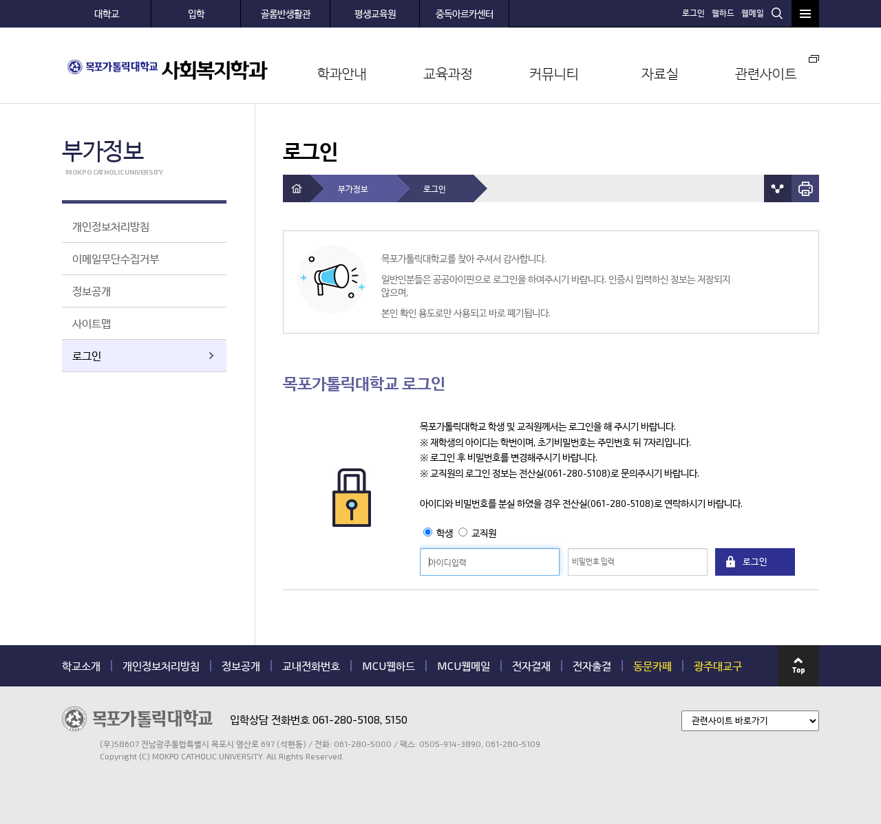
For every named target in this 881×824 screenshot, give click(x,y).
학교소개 (81, 665)
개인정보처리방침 (110, 225)
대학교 (106, 13)
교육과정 (448, 73)
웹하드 (723, 12)
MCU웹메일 (463, 665)
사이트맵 (91, 322)
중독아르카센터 (464, 13)
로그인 (693, 12)
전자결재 (531, 665)
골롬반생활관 (285, 13)
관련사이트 (766, 73)
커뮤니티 (554, 73)
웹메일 (752, 12)
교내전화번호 (311, 665)
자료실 (660, 73)
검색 (777, 13)
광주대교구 (718, 665)
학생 (445, 533)
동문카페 (652, 665)
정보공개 (91, 290)
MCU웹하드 (388, 665)
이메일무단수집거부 (115, 258)
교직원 (483, 533)
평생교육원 (375, 13)
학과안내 (342, 73)
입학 (196, 13)
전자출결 (592, 665)
